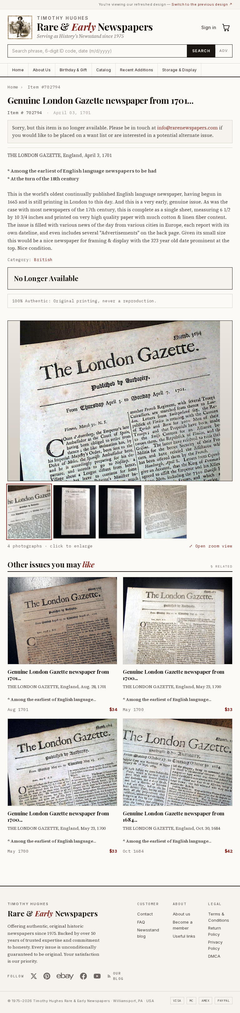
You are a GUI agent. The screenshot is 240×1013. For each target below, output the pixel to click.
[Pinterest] (46, 976)
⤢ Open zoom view (210, 546)
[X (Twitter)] (33, 976)
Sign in (208, 27)
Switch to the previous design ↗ (202, 4)
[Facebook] (83, 976)
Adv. (223, 50)
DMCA (214, 956)
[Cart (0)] (226, 27)
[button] (120, 400)
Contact (145, 913)
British (43, 259)
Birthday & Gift (73, 70)
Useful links (184, 936)
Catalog (103, 70)
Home (18, 70)
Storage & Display (179, 70)
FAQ (141, 922)
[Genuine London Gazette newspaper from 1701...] (29, 512)
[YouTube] (97, 976)
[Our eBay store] (65, 976)
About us (181, 913)
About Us (42, 70)
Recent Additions (136, 70)
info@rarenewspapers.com (187, 127)
